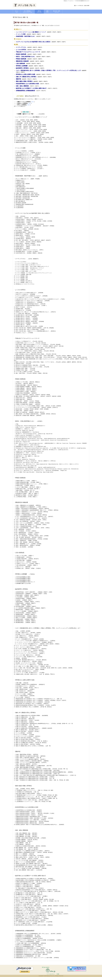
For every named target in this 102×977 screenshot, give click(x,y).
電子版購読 (20, 96)
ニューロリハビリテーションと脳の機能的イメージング (31, 32)
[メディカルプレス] (24, 7)
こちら (32, 101)
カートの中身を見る (80, 5)
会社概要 (87, 5)
